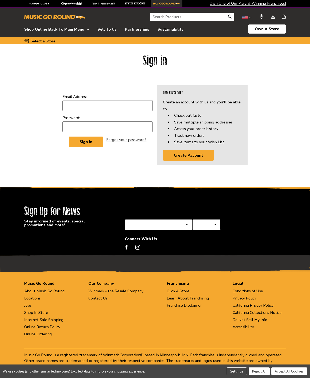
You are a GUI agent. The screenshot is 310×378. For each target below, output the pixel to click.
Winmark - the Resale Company (115, 291)
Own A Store (267, 28)
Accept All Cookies (289, 371)
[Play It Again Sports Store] (103, 3)
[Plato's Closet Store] (40, 3)
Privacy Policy (244, 298)
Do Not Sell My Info (250, 319)
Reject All (259, 371)
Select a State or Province (147, 209)
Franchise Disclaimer (184, 305)
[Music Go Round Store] (166, 3)
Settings (236, 371)
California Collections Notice (257, 312)
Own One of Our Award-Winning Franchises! (248, 3)
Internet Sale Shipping (43, 319)
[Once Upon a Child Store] (72, 3)
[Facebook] (126, 247)
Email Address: (75, 96)
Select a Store (204, 209)
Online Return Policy (42, 326)
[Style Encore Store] (135, 3)
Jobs (28, 305)
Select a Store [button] (43, 41)
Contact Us (98, 298)
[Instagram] (137, 247)
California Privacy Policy (253, 305)
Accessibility (243, 326)
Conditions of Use (248, 291)
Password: (71, 117)
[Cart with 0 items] (284, 17)
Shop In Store (36, 312)
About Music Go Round (44, 291)
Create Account (188, 155)
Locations (32, 298)
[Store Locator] (261, 16)
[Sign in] (272, 17)
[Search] (230, 17)
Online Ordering (38, 334)
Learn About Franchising (188, 298)
